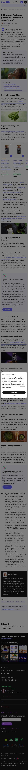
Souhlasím (14, 392)
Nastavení (14, 395)
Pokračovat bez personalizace (9, 374)
